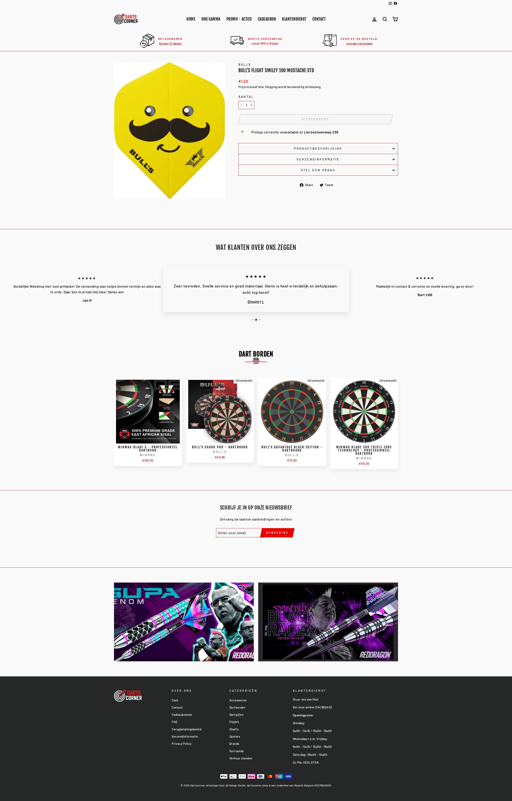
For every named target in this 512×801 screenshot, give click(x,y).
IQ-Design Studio (236, 785)
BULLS (244, 64)
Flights (234, 722)
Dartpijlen (236, 714)
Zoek (175, 700)
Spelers (234, 736)
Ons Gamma (210, 19)
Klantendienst (294, 19)
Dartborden (237, 707)
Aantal (246, 96)
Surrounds (236, 751)
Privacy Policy (181, 743)
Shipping (271, 87)
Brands (234, 743)
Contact (319, 19)
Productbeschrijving (318, 148)
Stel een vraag (318, 170)
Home (190, 19)
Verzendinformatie (318, 159)
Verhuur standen (240, 758)
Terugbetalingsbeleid (186, 729)
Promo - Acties (239, 19)
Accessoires (238, 700)
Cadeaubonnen (182, 714)
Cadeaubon (267, 19)
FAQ (174, 722)
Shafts (234, 729)
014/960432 (323, 707)
